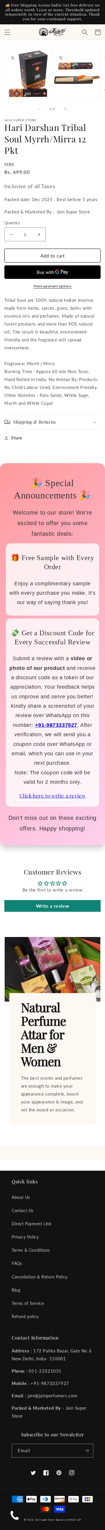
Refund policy (25, 1316)
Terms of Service (28, 1303)
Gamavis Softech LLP (68, 1519)
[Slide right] (65, 108)
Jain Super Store (45, 1519)
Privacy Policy (25, 1236)
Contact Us (23, 1210)
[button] (7, 32)
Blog (16, 1290)
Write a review (52, 906)
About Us (21, 1197)
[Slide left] (39, 108)
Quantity (12, 222)
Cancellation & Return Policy (40, 1276)
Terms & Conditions (31, 1250)
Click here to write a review (53, 795)
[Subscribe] (86, 1450)
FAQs (17, 1263)
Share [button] (16, 437)
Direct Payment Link (31, 1223)
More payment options (52, 286)
